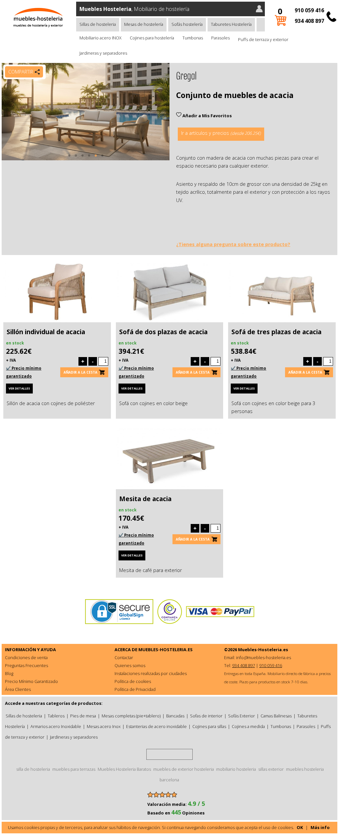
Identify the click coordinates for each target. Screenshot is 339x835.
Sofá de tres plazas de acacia (276, 332)
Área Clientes (18, 689)
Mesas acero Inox (104, 726)
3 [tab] (82, 158)
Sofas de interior (206, 716)
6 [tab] (102, 158)
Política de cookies (133, 681)
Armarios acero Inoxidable (55, 726)
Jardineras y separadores (103, 53)
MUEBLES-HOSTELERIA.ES (165, 649)
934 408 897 (309, 21)
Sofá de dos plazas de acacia (163, 332)
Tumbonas (192, 38)
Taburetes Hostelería (231, 24)
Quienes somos (130, 665)
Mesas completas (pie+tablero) (131, 716)
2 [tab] (76, 158)
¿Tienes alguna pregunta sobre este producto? (233, 244)
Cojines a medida (248, 726)
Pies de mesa (83, 716)
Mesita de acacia (145, 499)
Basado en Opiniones (176, 813)
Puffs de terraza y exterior (263, 39)
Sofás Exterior (241, 716)
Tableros (56, 716)
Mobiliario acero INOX (100, 38)
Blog (9, 673)
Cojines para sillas (209, 726)
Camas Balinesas (276, 716)
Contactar (124, 657)
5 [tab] (95, 158)
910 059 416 (309, 10)
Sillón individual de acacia (46, 332)
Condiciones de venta (26, 657)
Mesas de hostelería (143, 24)
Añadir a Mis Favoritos (206, 116)
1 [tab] (69, 158)
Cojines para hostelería (152, 38)
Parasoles (220, 38)
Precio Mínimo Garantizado (31, 681)
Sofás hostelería (187, 24)
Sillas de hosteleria (97, 24)
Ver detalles (19, 388)
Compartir (20, 72)
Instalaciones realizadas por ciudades (151, 673)
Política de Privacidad (135, 689)
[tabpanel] (86, 111)
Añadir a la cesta (80, 372)
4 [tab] (89, 158)
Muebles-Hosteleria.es (263, 649)
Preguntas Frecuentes (26, 665)
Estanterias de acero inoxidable (156, 726)
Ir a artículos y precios (221, 133)
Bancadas (175, 716)
